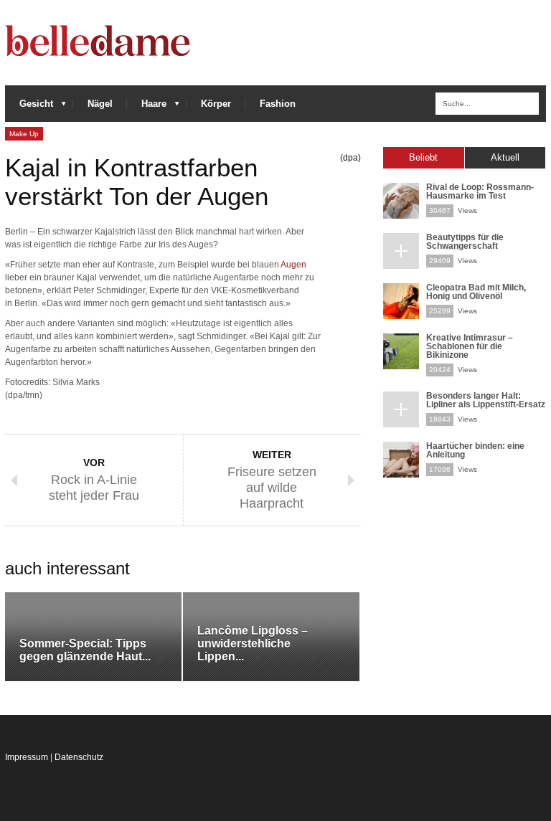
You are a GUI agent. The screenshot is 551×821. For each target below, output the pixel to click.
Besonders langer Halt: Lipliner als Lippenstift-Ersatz (485, 400)
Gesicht (29, 107)
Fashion (278, 103)
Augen (293, 265)
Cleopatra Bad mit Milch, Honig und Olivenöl (476, 292)
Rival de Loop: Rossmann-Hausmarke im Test (480, 191)
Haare (146, 107)
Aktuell (505, 157)
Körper (216, 103)
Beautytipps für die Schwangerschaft (465, 241)
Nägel (100, 103)
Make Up (24, 134)
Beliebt (423, 157)
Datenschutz (79, 757)
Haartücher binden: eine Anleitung (475, 450)
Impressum (26, 757)
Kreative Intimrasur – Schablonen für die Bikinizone (469, 346)
